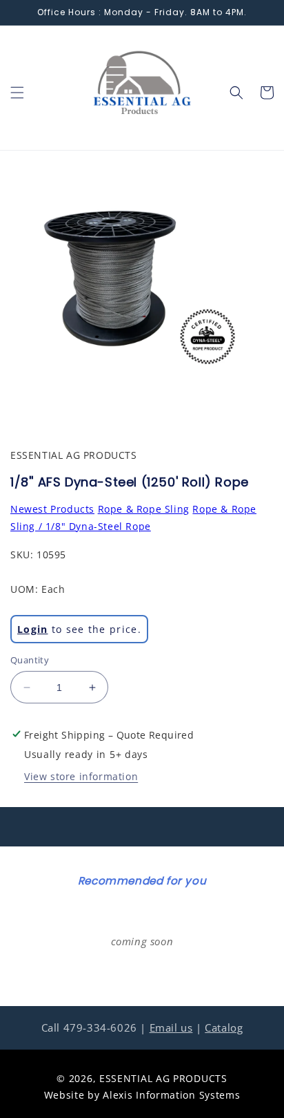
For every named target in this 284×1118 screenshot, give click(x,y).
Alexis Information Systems (171, 1094)
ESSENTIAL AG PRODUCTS (163, 1078)
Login (32, 629)
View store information (81, 776)
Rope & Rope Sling (144, 508)
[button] (17, 92)
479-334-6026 (100, 1027)
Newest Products (52, 508)
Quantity (29, 660)
